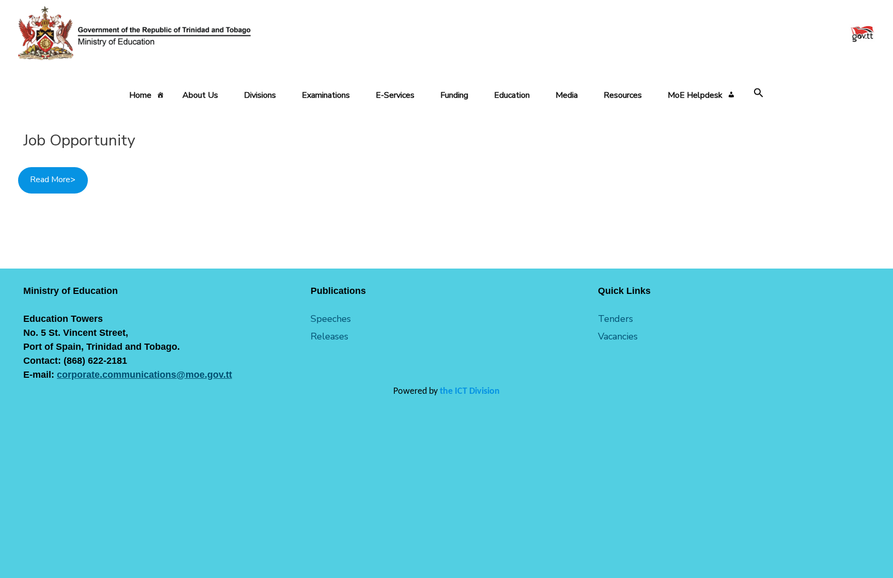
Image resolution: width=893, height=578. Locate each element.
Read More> (52, 179)
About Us (200, 95)
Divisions (260, 95)
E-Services (395, 95)
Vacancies (618, 336)
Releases (329, 336)
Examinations (326, 95)
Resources (623, 95)
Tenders (615, 319)
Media (567, 95)
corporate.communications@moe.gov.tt (144, 374)
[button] (759, 93)
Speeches (331, 319)
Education (512, 95)
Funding (454, 95)
